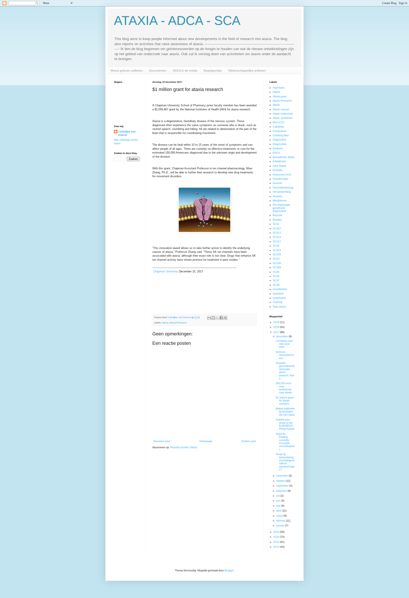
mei (278, 505)
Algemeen (279, 87)
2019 (276, 322)
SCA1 (276, 224)
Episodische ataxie (284, 157)
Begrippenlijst (213, 70)
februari (281, 520)
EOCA (276, 152)
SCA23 (277, 250)
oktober (281, 480)
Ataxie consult (281, 109)
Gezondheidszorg (283, 187)
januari (280, 525)
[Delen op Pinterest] (225, 318)
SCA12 (277, 232)
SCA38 (277, 267)
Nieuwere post (161, 441)
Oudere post (248, 441)
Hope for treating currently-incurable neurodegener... (285, 442)
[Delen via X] (217, 318)
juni (278, 500)
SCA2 (276, 245)
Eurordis (277, 170)
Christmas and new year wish (284, 344)
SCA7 (276, 280)
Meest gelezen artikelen (127, 70)
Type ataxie (279, 306)
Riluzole (277, 215)
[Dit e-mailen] (209, 318)
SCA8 (276, 284)
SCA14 (277, 237)
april (279, 510)
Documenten (157, 70)
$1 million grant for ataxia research (285, 400)
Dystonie (278, 148)
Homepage (205, 441)
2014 (276, 541)
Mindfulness (280, 200)
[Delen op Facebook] (221, 318)
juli (278, 495)
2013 (276, 546)
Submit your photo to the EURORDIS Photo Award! (285, 424)
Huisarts (277, 196)
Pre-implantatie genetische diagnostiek (281, 208)
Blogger (229, 570)
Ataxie (276, 105)
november (282, 475)
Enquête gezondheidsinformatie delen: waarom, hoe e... (285, 371)
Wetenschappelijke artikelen (247, 70)
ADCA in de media (185, 70)
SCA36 (277, 263)
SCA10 (277, 228)
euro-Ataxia (279, 165)
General (277, 183)
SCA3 (276, 258)
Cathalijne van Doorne (126, 133)
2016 (276, 531)
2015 (276, 536)
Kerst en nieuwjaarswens (285, 355)
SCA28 (277, 254)
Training (277, 302)
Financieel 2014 (282, 174)
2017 (276, 332)
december (282, 336)
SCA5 (276, 271)
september (282, 485)
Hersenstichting (282, 191)
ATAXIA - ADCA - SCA (177, 20)
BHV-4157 (279, 122)
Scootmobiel (280, 289)
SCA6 (276, 276)
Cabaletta (278, 126)
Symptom (278, 293)
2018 (276, 327)
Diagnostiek (280, 144)
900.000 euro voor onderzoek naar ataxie (284, 388)
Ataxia (165, 322)
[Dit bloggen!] (213, 318)
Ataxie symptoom (282, 117)
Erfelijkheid (279, 161)
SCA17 (277, 241)
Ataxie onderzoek (283, 113)
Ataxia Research (178, 322)
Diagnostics (279, 139)
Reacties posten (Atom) (183, 447)
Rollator (277, 219)
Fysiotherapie (280, 178)
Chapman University (165, 271)
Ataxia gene (280, 96)
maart (280, 515)
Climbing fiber (281, 135)
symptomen (279, 297)
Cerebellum (279, 131)
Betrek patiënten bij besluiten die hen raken (285, 411)
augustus (282, 490)
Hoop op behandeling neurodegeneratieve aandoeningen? (285, 462)
